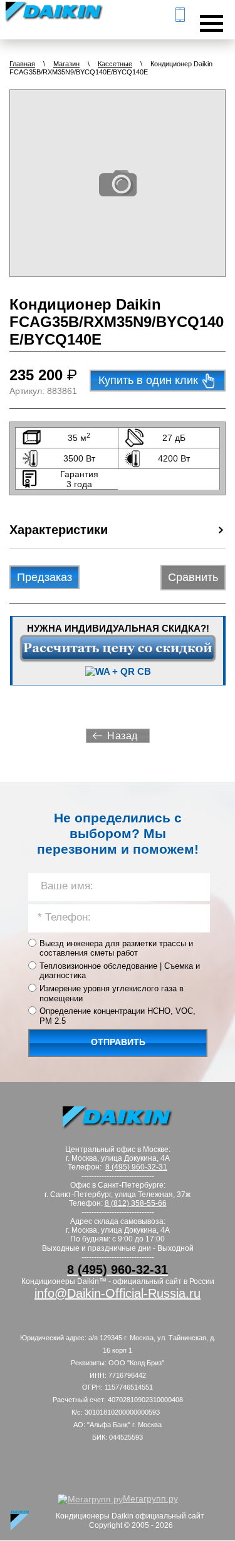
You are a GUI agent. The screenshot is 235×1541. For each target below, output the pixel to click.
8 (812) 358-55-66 (136, 1203)
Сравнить (193, 577)
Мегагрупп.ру (150, 1498)
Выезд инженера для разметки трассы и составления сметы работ (116, 948)
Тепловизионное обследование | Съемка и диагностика (119, 971)
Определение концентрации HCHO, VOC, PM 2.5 (117, 1016)
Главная (22, 64)
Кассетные (115, 64)
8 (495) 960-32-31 (136, 1167)
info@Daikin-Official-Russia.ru (117, 1293)
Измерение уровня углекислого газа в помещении (111, 993)
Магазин (66, 64)
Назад (122, 735)
